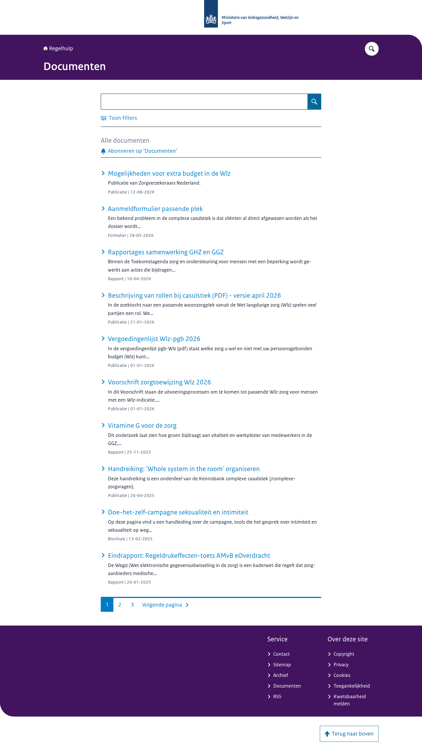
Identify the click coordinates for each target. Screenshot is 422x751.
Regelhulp (61, 48)
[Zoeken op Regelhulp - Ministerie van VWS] (372, 49)
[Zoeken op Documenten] (314, 102)
